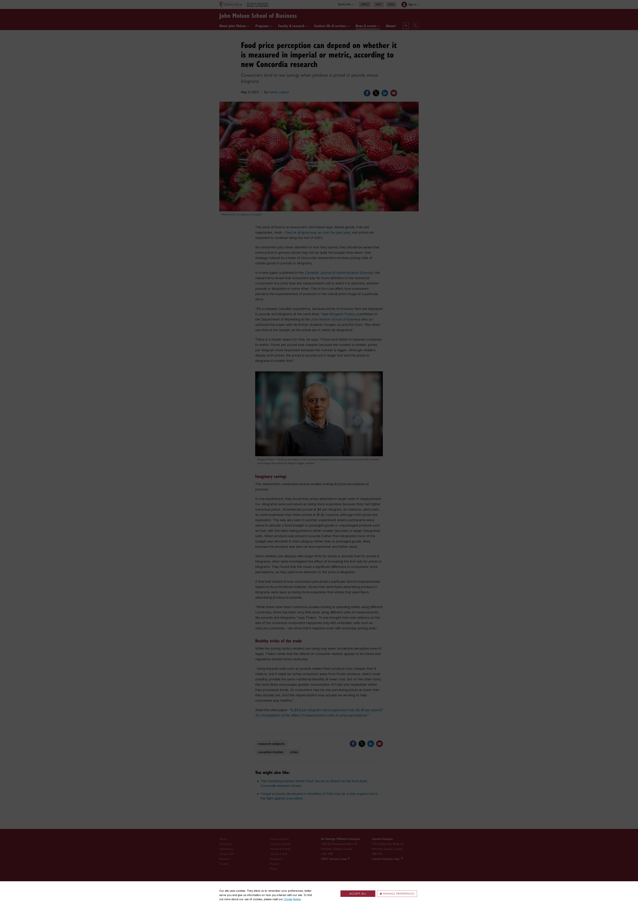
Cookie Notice (292, 899)
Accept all (357, 893)
